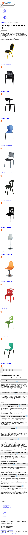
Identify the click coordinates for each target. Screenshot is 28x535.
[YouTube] (3, 21)
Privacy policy (3, 533)
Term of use (14, 533)
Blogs (4, 16)
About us (5, 17)
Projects (4, 15)
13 (20, 370)
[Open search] (2, 7)
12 (18, 370)
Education (5, 10)
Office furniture (6, 505)
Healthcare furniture (7, 507)
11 (16, 370)
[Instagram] (1, 21)
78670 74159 (10, 530)
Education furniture (7, 504)
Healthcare (5, 13)
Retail (4, 12)
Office (4, 11)
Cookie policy (9, 533)
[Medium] (6, 21)
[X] (4, 21)
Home (4, 9)
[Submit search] (1, 5)
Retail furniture (6, 506)
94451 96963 (3, 530)
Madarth (4, 532)
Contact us (5, 18)
